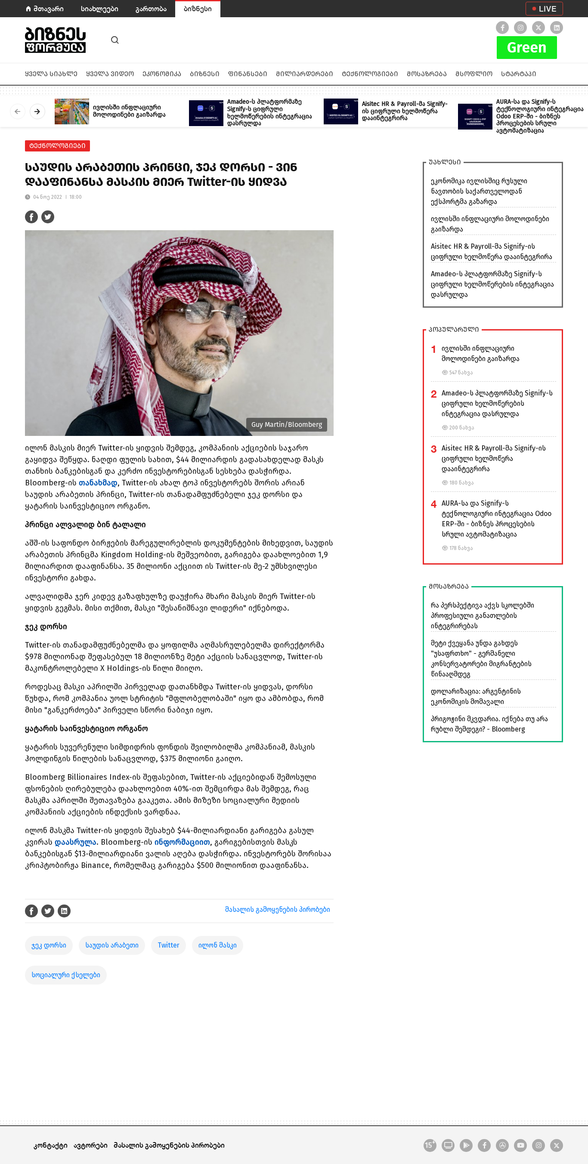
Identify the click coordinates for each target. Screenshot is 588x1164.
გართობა (151, 8)
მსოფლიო (473, 74)
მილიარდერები (304, 74)
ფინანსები (247, 74)
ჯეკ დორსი (48, 945)
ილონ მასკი (217, 945)
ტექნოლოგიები (370, 74)
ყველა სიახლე (51, 74)
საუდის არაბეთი (112, 945)
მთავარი (49, 8)
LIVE (548, 8)
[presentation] (17, 111)
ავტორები (91, 1145)
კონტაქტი (51, 1145)
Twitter (168, 945)
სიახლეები (99, 8)
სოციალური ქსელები (65, 975)
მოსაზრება (427, 74)
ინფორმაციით (182, 842)
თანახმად (98, 483)
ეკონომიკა (161, 74)
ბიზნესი (198, 8)
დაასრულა (75, 842)
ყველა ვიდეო (110, 74)
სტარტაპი (518, 74)
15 (430, 1144)
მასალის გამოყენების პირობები (277, 909)
